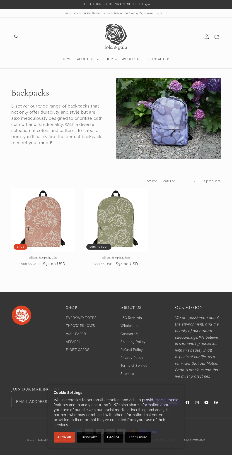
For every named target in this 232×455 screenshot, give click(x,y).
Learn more (138, 437)
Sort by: (151, 181)
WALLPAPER (76, 334)
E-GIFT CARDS (77, 350)
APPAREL (73, 342)
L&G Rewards (131, 318)
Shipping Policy (133, 342)
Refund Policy (132, 350)
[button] (16, 37)
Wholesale (129, 326)
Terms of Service (134, 365)
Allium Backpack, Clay (43, 257)
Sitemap (127, 374)
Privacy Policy (132, 357)
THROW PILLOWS (80, 326)
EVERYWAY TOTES (81, 318)
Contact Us (130, 334)
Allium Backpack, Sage (116, 257)
